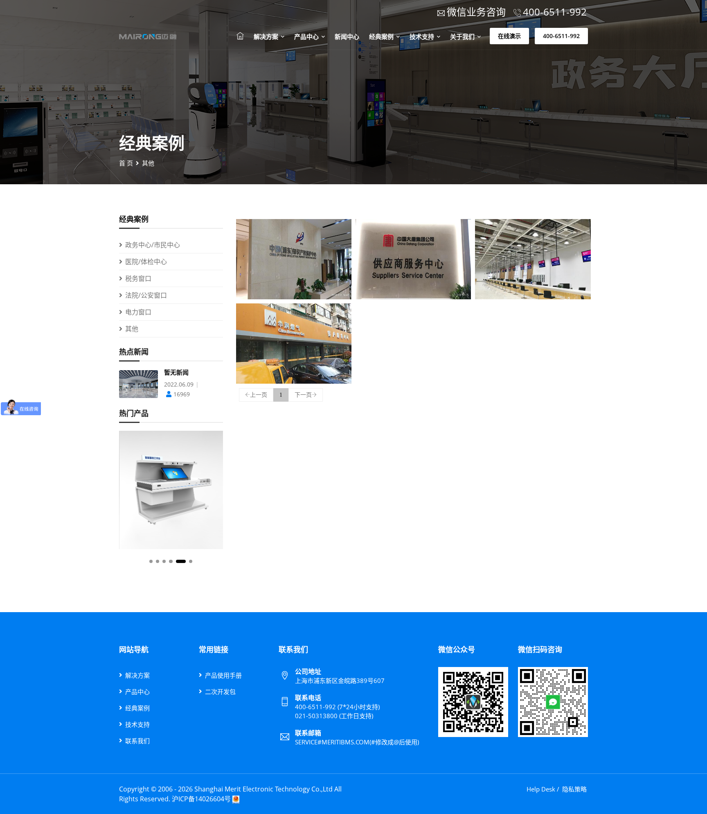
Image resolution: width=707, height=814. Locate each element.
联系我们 (137, 741)
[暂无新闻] (138, 383)
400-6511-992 (561, 36)
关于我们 (463, 36)
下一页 (303, 395)
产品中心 (307, 36)
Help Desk (541, 789)
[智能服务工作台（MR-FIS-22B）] (171, 490)
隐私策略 (574, 789)
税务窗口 (138, 278)
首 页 (126, 163)
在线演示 (509, 36)
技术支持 (423, 36)
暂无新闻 (176, 372)
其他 (148, 163)
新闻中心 (347, 36)
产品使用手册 (223, 675)
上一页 (258, 395)
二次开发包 (220, 691)
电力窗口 (138, 312)
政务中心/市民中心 (152, 244)
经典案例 (382, 36)
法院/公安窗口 (146, 295)
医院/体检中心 (146, 261)
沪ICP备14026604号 (201, 798)
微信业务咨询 (476, 11)
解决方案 (267, 36)
